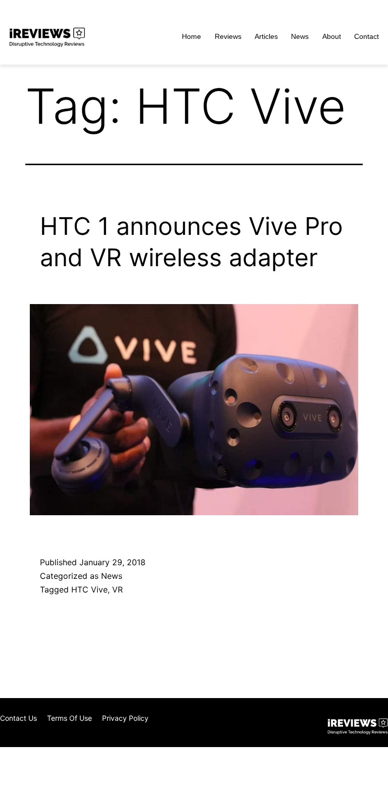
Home (191, 36)
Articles (266, 36)
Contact (366, 36)
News (300, 36)
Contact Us (18, 718)
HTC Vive (89, 589)
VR (117, 589)
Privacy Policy (125, 718)
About (331, 36)
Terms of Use (69, 718)
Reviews (228, 36)
